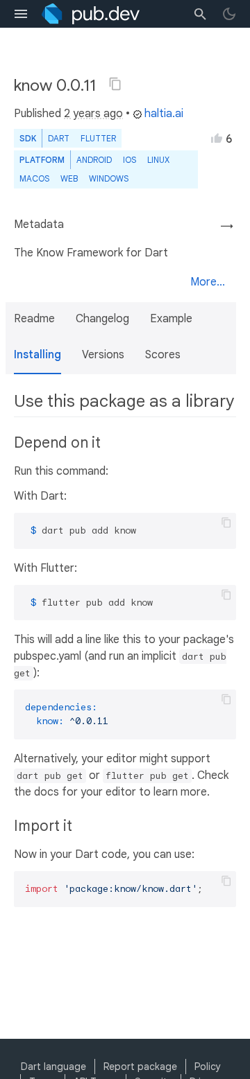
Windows (108, 178)
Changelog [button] (102, 319)
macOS (34, 178)
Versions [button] (103, 355)
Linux (158, 160)
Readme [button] (34, 319)
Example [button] (171, 319)
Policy (207, 1066)
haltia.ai (163, 114)
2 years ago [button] (93, 114)
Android (94, 160)
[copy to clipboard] (226, 522)
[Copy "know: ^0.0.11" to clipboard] (115, 84)
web (69, 178)
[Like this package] (216, 138)
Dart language (53, 1066)
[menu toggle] (20, 14)
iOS (129, 160)
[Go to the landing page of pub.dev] (91, 13)
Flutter (98, 138)
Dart (58, 138)
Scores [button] (163, 355)
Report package (140, 1066)
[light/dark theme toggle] (229, 14)
